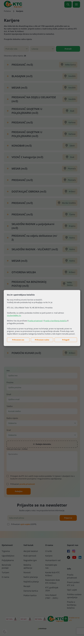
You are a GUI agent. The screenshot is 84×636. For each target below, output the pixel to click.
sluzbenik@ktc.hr (14, 315)
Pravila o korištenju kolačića (55, 321)
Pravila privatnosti (35, 321)
